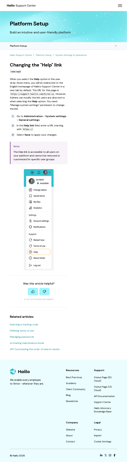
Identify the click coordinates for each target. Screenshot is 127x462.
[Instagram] (110, 455)
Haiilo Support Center (21, 55)
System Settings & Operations (71, 55)
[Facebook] (114, 455)
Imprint (97, 435)
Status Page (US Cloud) (103, 388)
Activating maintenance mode (27, 343)
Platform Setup (18, 45)
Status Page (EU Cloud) (103, 379)
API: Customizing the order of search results (35, 349)
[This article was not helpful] (44, 291)
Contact (70, 441)
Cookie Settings (102, 441)
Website (70, 429)
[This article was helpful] (33, 291)
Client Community (75, 389)
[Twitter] (105, 455)
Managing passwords (22, 336)
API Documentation (104, 396)
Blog (68, 395)
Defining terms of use (22, 330)
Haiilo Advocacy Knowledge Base (103, 410)
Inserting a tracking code (24, 324)
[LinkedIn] (101, 455)
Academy (71, 383)
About (69, 435)
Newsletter (72, 401)
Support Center (102, 402)
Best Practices (74, 377)
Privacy (98, 429)
